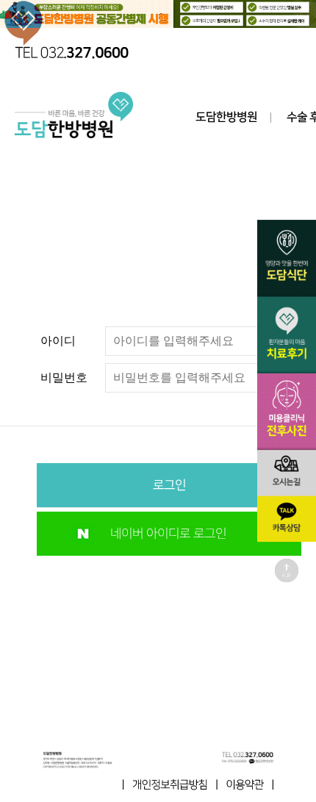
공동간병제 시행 (158, 15)
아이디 (58, 340)
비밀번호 (63, 377)
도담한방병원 (226, 117)
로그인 (169, 485)
